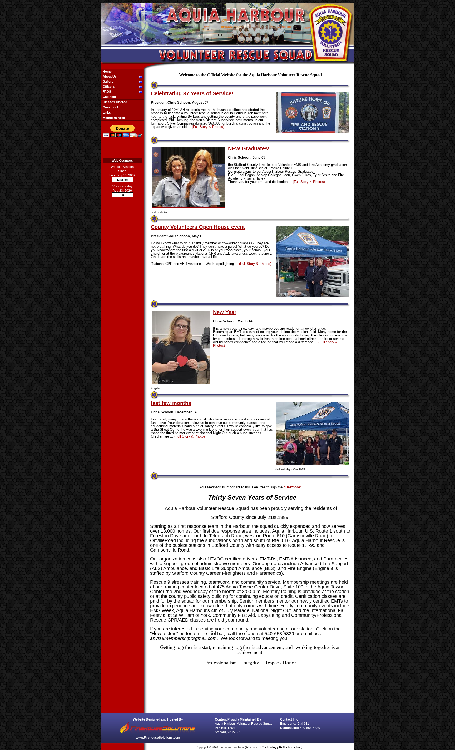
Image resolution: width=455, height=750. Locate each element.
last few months (171, 403)
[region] (122, 94)
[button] (119, 76)
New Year (224, 312)
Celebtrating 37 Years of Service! (192, 93)
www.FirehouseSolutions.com (158, 737)
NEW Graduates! (249, 148)
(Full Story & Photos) (208, 127)
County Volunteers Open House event (198, 227)
